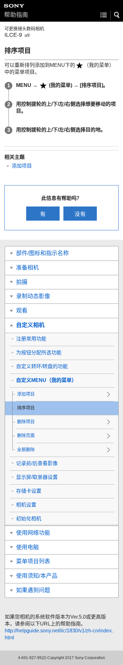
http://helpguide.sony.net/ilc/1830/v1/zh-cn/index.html (59, 634)
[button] (117, 15)
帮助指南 (16, 15)
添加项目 (22, 166)
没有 (80, 214)
